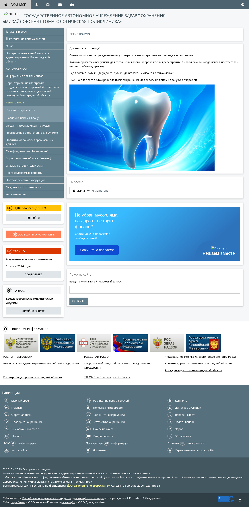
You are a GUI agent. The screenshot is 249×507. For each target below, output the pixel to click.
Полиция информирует (187, 443)
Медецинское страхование (24, 187)
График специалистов (21, 110)
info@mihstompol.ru (111, 477)
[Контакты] (72, 4)
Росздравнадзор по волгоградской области (193, 370)
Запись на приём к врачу (23, 118)
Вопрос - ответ (184, 414)
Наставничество (16, 194)
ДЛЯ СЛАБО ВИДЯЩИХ (30, 208)
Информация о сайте (25, 429)
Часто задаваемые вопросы (24, 172)
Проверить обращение (27, 422)
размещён (68, 502)
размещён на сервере (89, 498)
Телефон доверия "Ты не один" (27, 151)
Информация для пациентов (24, 76)
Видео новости (103, 436)
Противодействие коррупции (25, 180)
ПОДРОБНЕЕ (33, 274)
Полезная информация (29, 329)
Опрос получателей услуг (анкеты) (28, 158)
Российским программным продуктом (46, 498)
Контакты (181, 400)
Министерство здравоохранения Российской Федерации (41, 363)
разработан (17, 502)
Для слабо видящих (187, 407)
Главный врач (17, 31)
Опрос (178, 429)
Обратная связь (21, 414)
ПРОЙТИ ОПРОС (33, 311)
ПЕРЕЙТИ (33, 217)
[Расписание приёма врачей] (48, 4)
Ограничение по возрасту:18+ (194, 450)
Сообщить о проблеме (97, 250)
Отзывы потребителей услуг (25, 165)
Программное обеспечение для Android (32, 132)
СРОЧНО (18, 251)
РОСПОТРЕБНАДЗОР (17, 356)
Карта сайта (19, 450)
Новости (17, 436)
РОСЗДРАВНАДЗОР (97, 356)
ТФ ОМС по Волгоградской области (107, 377)
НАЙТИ (80, 301)
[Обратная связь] (60, 4)
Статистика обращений (109, 422)
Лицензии (99, 450)
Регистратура (15, 102)
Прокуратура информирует (108, 443)
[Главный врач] (36, 4)
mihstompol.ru (19, 477)
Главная (81, 190)
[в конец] (242, 4)
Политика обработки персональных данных (30, 142)
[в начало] (240, 500)
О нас (9, 46)
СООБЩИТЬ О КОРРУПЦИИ (36, 234)
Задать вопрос (184, 422)
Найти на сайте (103, 429)
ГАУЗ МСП (18, 4)
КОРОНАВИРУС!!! (17, 68)
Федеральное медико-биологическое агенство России (201, 356)
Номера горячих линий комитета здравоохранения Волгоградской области (28, 57)
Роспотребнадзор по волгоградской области (32, 377)
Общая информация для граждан (28, 125)
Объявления (182, 436)
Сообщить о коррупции (109, 414)
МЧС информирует (20, 443)
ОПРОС (19, 290)
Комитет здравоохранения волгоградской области (198, 363)
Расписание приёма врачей (26, 39)
